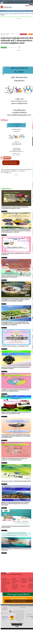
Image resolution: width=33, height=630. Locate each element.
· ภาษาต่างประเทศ (14, 582)
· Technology (4, 578)
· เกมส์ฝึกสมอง (23, 586)
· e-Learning (4, 581)
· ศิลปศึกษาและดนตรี (15, 587)
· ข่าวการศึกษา (23, 578)
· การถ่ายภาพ (4, 586)
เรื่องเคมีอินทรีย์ (13, 171)
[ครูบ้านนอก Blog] (10, 13)
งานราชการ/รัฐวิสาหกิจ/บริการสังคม (8, 34)
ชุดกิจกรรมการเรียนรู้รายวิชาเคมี (5, 171)
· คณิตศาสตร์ (14, 579)
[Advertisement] (16, 181)
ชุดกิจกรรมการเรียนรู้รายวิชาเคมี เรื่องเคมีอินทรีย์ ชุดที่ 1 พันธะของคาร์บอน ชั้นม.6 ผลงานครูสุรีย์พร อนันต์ (16, 169)
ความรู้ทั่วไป (8, 33)
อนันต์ (10, 172)
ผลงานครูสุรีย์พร (6, 172)
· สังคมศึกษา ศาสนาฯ (15, 586)
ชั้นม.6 (2, 172)
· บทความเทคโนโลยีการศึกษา (6, 579)
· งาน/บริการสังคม (23, 581)
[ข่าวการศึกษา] (6, 13)
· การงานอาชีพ (14, 588)
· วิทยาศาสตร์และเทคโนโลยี (16, 581)
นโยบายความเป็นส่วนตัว (4, 1)
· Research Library (5, 588)
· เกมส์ (22, 585)
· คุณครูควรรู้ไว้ (30, 584)
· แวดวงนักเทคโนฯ (4, 591)
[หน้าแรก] (2, 13)
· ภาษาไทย (13, 583)
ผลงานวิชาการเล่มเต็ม (23, 34)
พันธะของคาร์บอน (22, 171)
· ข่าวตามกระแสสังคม (24, 579)
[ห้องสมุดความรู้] (16, 13)
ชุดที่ (17, 171)
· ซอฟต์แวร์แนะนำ (4, 585)
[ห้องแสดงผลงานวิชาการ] (27, 13)
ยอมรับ (2, 2)
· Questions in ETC (5, 590)
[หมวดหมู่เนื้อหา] (21, 13)
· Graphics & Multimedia (6, 582)
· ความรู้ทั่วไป (14, 578)
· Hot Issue (3, 587)
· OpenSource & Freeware (6, 583)
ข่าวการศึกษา (3, 33)
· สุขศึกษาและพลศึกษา (15, 585)
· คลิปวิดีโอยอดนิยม (24, 582)
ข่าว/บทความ (30, 34)
